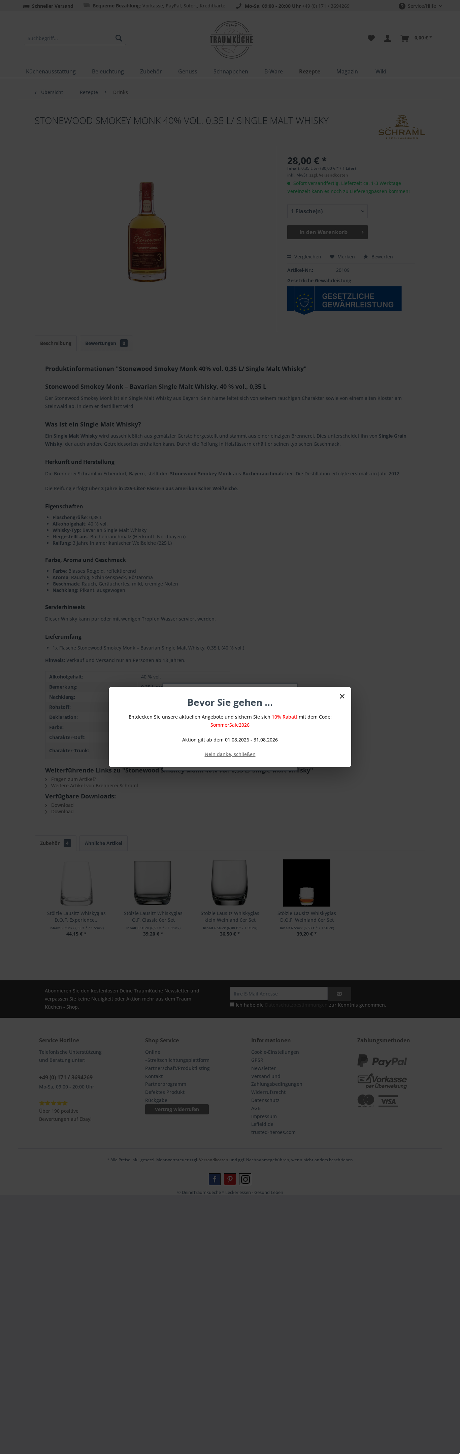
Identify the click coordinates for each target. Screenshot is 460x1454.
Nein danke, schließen (230, 754)
